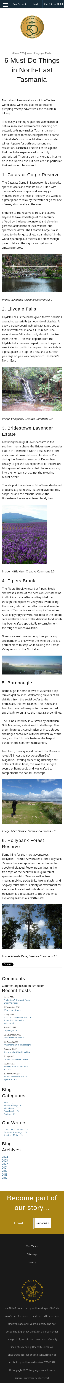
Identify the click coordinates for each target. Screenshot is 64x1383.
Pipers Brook (11, 1111)
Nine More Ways (13, 1105)
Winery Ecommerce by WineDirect (32, 1378)
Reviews (9, 1114)
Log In (36, 4)
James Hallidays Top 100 (14, 1037)
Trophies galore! (10, 1030)
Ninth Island (11, 1108)
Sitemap (32, 1254)
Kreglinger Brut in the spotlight (17, 1045)
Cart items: (53, 4)
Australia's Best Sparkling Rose (17, 1052)
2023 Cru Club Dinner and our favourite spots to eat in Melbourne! (17, 1020)
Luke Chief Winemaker (16, 1129)
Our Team (32, 1246)
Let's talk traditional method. (16, 1059)
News (8, 1102)
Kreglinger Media (13, 1135)
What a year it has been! (14, 1010)
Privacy (32, 1262)
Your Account (19, 4)
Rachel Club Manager (15, 1132)
